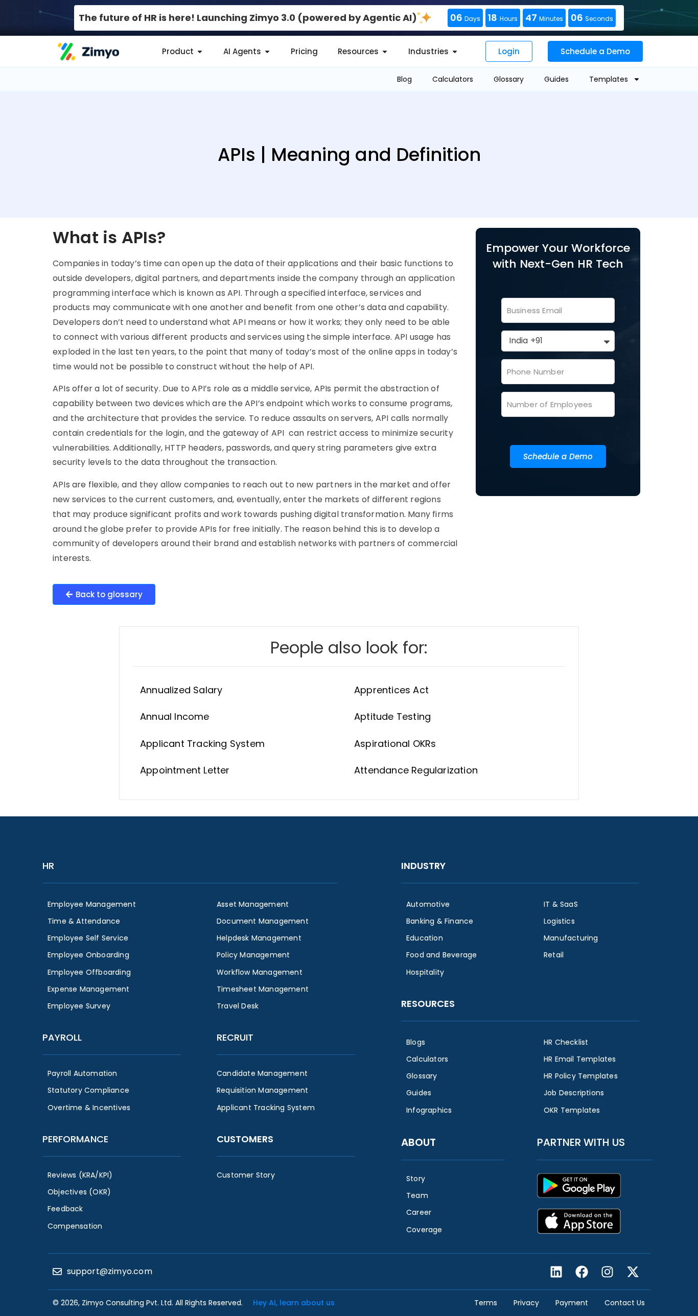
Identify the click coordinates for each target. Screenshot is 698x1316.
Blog (404, 79)
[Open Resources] (384, 52)
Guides (556, 79)
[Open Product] (199, 52)
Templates (608, 79)
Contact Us (624, 1303)
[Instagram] (607, 1271)
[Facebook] (581, 1271)
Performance (75, 1139)
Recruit (235, 1037)
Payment (571, 1303)
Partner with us (581, 1142)
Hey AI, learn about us (294, 1303)
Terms (485, 1303)
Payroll (62, 1037)
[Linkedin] (556, 1271)
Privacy (526, 1303)
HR (48, 865)
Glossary (509, 79)
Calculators (452, 79)
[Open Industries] (454, 52)
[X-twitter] (632, 1271)
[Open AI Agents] (267, 52)
